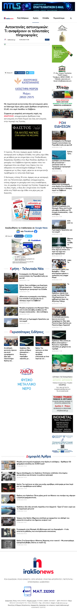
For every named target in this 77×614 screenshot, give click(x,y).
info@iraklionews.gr (61, 603)
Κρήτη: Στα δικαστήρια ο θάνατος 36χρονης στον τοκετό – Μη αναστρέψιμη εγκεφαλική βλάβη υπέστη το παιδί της (45, 541)
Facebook (29, 231)
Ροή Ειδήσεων (23, 18)
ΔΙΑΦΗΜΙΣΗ (44, 582)
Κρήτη (35, 18)
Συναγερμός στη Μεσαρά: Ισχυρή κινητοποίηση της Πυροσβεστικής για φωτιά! (33, 276)
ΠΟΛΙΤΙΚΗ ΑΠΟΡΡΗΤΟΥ (53, 579)
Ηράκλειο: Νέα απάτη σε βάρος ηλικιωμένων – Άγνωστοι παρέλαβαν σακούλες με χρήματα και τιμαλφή (61, 345)
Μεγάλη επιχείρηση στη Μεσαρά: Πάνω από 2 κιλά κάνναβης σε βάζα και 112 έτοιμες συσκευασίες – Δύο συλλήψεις (34, 310)
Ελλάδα (46, 18)
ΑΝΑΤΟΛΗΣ (9, 116)
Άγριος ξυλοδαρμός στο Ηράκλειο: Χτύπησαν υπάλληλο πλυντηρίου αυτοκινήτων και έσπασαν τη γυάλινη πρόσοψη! (42, 474)
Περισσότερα (58, 18)
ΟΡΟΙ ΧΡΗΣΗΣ (36, 579)
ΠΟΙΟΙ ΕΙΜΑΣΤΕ (24, 579)
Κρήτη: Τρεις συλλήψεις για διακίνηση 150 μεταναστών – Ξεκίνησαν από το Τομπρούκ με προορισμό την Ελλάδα (33, 287)
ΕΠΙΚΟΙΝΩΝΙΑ (33, 582)
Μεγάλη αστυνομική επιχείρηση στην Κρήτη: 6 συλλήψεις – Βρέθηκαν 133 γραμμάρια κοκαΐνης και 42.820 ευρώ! (44, 463)
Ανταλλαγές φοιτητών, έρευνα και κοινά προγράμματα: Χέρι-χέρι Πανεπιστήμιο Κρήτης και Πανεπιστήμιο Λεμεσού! (61, 321)
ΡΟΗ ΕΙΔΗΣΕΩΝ (10, 579)
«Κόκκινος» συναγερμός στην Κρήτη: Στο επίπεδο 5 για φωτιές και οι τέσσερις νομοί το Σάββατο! (32, 298)
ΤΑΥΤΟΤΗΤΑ (67, 579)
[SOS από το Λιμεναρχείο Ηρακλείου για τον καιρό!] (11, 322)
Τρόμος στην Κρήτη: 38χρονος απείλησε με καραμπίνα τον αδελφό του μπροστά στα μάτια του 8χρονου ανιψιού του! (43, 519)
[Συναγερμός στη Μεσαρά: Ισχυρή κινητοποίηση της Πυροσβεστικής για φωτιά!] (11, 277)
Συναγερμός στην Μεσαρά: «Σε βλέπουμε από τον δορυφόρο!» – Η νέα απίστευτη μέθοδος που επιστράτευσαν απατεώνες (43, 530)
